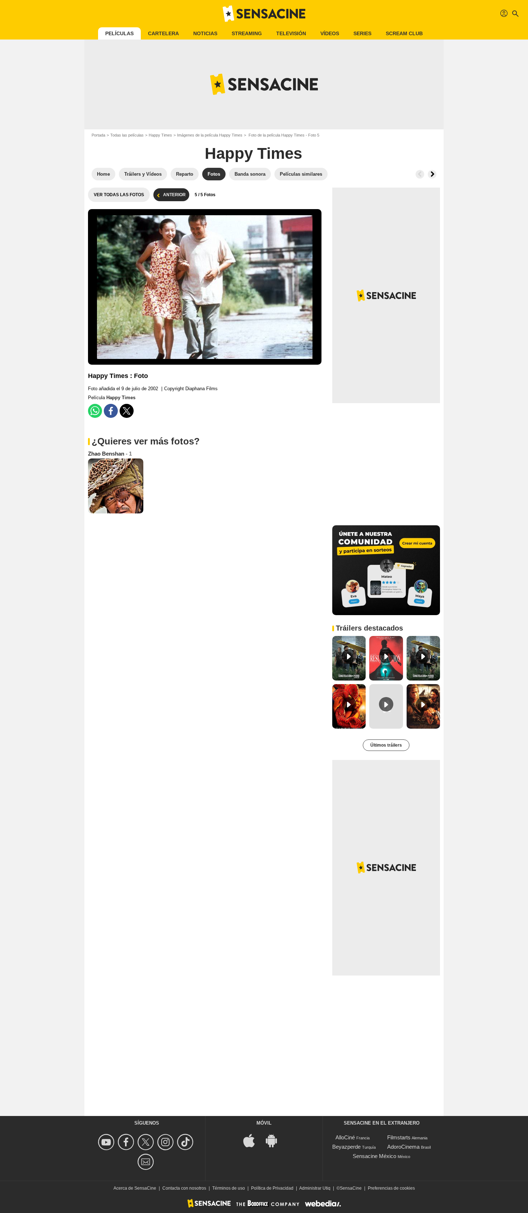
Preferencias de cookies (391, 1188)
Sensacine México (374, 1156)
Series (362, 33)
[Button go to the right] (432, 174)
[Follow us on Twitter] (147, 1142)
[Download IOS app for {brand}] (252, 1140)
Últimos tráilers (386, 745)
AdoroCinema (403, 1147)
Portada (98, 135)
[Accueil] (264, 14)
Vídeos (329, 33)
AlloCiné (345, 1137)
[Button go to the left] (420, 174)
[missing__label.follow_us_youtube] (107, 1142)
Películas (119, 33)
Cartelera (163, 33)
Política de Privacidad (272, 1188)
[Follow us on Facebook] (127, 1142)
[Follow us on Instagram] (166, 1142)
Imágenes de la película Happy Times (209, 135)
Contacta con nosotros (184, 1188)
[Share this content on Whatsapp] (95, 411)
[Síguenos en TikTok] (186, 1142)
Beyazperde (346, 1147)
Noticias (205, 33)
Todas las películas (127, 135)
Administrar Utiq (314, 1188)
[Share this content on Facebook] (111, 411)
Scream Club (404, 33)
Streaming (247, 33)
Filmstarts (399, 1137)
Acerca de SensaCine (135, 1188)
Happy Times (160, 135)
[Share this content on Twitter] (127, 411)
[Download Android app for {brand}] (275, 1140)
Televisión (291, 33)
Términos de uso (228, 1188)
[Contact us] (147, 1162)
